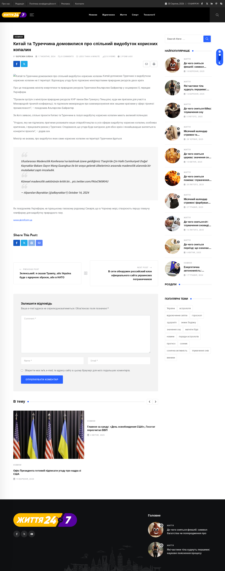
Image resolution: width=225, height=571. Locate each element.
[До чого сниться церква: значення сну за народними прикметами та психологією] (172, 155)
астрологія (185, 308)
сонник (184, 343)
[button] (149, 401)
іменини (171, 357)
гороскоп (197, 315)
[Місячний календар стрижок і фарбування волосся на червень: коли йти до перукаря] (172, 201)
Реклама (65, 4)
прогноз (171, 343)
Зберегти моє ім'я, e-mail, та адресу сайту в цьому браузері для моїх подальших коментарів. (77, 370)
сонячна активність (177, 350)
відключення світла (177, 315)
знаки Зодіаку (188, 322)
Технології (149, 15)
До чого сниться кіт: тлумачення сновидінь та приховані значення (198, 225)
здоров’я (171, 322)
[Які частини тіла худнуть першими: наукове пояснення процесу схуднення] (172, 87)
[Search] (217, 15)
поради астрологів (189, 336)
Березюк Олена (24, 56)
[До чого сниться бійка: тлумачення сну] (172, 110)
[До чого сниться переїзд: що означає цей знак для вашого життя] (172, 246)
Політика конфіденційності (42, 4)
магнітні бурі (191, 329)
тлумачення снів (200, 350)
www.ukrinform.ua (22, 220)
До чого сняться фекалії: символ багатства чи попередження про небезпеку (187, 533)
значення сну (174, 329)
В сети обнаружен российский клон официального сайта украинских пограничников (130, 275)
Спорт (135, 15)
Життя (123, 15)
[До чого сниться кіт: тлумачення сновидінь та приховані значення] (172, 223)
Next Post (142, 267)
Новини (93, 15)
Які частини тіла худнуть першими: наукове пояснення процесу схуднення (188, 553)
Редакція (19, 4)
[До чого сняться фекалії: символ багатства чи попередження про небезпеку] (172, 65)
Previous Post (31, 269)
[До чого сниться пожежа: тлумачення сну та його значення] (172, 178)
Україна (171, 308)
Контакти (79, 4)
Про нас (6, 4)
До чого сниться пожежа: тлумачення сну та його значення (197, 180)
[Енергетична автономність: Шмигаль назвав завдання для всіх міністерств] (172, 269)
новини (170, 336)
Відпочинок (108, 15)
